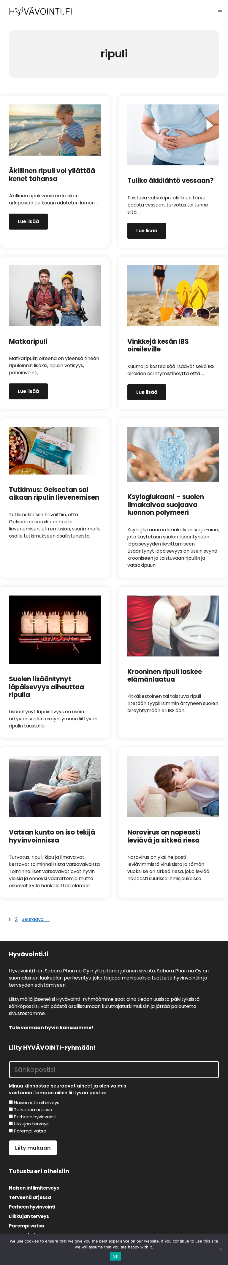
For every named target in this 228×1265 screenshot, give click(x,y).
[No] (221, 1249)
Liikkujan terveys (29, 1216)
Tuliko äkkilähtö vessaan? (170, 180)
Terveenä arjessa (30, 1197)
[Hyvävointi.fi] (40, 12)
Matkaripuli (28, 341)
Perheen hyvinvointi (32, 1207)
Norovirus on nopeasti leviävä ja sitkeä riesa (163, 836)
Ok (115, 1256)
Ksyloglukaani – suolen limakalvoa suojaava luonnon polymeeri (165, 504)
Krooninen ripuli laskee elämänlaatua (164, 675)
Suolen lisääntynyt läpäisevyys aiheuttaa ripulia (46, 687)
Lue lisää (28, 221)
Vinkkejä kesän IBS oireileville (158, 345)
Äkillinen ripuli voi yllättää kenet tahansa (52, 174)
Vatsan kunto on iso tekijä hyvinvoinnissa (52, 836)
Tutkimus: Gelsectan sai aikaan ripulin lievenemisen (54, 493)
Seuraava (36, 919)
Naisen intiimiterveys (34, 1188)
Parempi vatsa (26, 1226)
